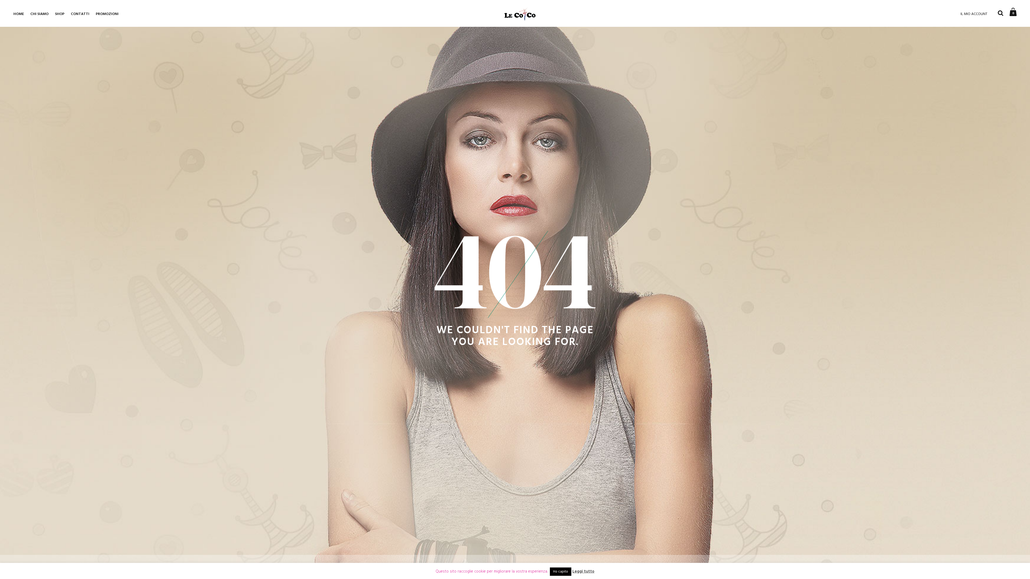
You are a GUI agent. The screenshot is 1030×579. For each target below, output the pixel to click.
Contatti (80, 14)
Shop (59, 14)
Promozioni (107, 14)
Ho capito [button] (560, 571)
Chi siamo (39, 14)
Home (18, 14)
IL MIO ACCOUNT (974, 14)
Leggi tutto (583, 572)
